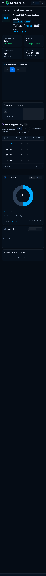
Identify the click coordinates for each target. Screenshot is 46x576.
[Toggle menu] (3, 3)
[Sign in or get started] (42, 3)
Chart (32, 229)
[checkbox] (4, 143)
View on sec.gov (19, 32)
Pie (33, 178)
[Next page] (41, 166)
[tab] (7, 69)
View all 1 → (15, 221)
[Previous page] (30, 166)
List (40, 178)
